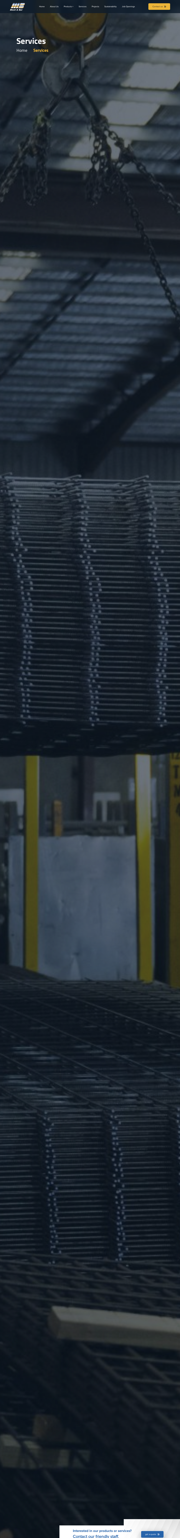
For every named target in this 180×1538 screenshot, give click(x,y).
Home (42, 6)
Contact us (157, 6)
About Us (54, 6)
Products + (68, 6)
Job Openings (128, 6)
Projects (95, 6)
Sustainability (110, 6)
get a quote (150, 1534)
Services (82, 6)
